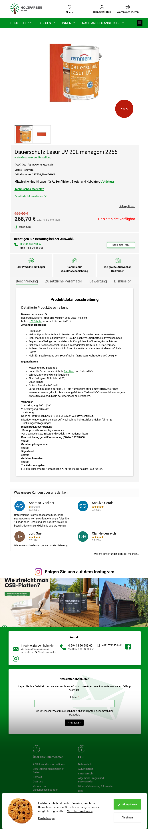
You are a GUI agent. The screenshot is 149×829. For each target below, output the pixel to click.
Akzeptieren (129, 804)
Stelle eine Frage (121, 245)
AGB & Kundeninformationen (49, 764)
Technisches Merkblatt (29, 189)
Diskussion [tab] (123, 281)
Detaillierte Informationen (29, 196)
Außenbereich (86, 768)
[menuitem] (21, 23)
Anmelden (74, 722)
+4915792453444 (112, 645)
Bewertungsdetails (42, 164)
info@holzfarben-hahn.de (37, 645)
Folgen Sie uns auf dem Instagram (79, 571)
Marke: (24, 169)
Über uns (38, 781)
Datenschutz (85, 764)
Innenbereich (85, 773)
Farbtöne (69, 371)
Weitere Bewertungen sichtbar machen (115, 553)
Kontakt (37, 777)
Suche (70, 12)
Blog (80, 790)
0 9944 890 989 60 (80, 645)
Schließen (39, 226)
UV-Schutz (107, 181)
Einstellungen (46, 818)
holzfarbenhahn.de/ (16, 658)
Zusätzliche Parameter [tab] (63, 281)
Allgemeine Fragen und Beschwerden (91, 780)
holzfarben (128, 646)
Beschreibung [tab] (27, 281)
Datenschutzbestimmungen (55, 711)
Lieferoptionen (127, 206)
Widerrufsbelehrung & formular (95, 786)
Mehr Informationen (79, 811)
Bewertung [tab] (98, 281)
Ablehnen (127, 817)
